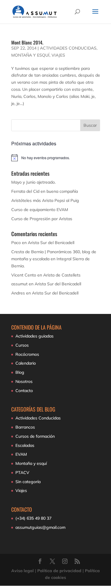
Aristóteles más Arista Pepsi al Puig (45, 200)
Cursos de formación (35, 436)
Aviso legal (22, 570)
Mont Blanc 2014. (27, 42)
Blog (19, 372)
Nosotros (24, 381)
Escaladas (24, 445)
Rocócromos (27, 354)
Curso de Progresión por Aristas (41, 218)
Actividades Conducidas (68, 48)
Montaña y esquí (30, 55)
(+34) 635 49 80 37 (33, 518)
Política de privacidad (59, 570)
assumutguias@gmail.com (40, 527)
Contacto (24, 390)
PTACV (22, 472)
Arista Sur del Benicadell (51, 242)
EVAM (21, 454)
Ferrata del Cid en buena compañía (44, 191)
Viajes (58, 55)
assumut (19, 284)
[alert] (55, 157)
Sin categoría (28, 481)
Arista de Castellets (62, 275)
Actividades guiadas (34, 336)
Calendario (25, 363)
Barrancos (25, 427)
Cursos (22, 345)
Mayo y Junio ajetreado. (33, 182)
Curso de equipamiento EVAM (39, 209)
